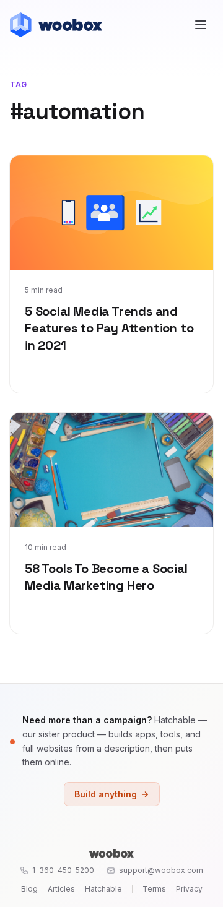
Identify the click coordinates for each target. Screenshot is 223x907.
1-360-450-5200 (63, 870)
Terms (154, 888)
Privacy (189, 888)
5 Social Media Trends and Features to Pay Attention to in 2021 (109, 328)
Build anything (105, 794)
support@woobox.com (161, 870)
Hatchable (103, 888)
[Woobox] (111, 853)
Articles (61, 888)
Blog (29, 888)
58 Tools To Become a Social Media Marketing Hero (106, 577)
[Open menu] (200, 24)
